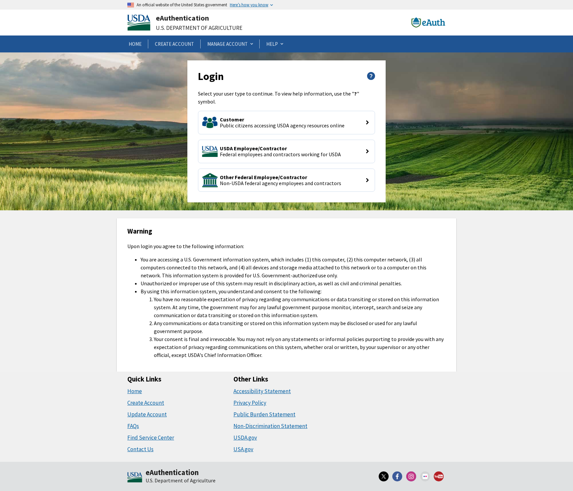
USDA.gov (245, 437)
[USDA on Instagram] (411, 476)
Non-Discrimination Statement (270, 426)
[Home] (134, 477)
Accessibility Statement (262, 391)
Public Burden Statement (264, 414)
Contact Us (140, 449)
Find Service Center (150, 437)
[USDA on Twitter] (384, 476)
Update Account (147, 414)
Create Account (145, 402)
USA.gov (243, 449)
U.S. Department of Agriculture (199, 28)
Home (134, 391)
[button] (286, 122)
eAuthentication (182, 18)
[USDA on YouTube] (439, 476)
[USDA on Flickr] (425, 476)
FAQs (133, 426)
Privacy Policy (249, 402)
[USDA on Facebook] (398, 476)
